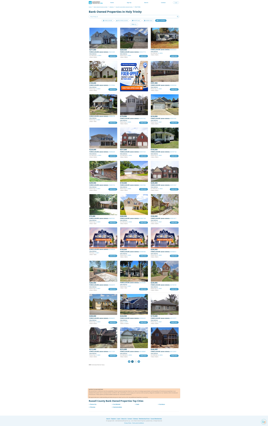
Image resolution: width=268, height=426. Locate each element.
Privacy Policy (127, 423)
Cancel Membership (156, 418)
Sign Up (129, 2)
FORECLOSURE (108, 20)
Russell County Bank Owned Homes (124, 7)
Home (112, 2)
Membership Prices (144, 418)
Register (113, 418)
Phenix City (93, 404)
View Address (92, 54)
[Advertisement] (134, 377)
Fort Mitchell (116, 404)
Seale (137, 404)
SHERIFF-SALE (148, 20)
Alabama (112, 7)
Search (146, 2)
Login (175, 2)
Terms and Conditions (138, 423)
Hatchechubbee (117, 407)
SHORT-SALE (136, 20)
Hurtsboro (162, 404)
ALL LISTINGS (161, 20)
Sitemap (135, 418)
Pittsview (92, 407)
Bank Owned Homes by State (100, 7)
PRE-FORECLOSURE (122, 20)
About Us (123, 418)
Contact (163, 2)
